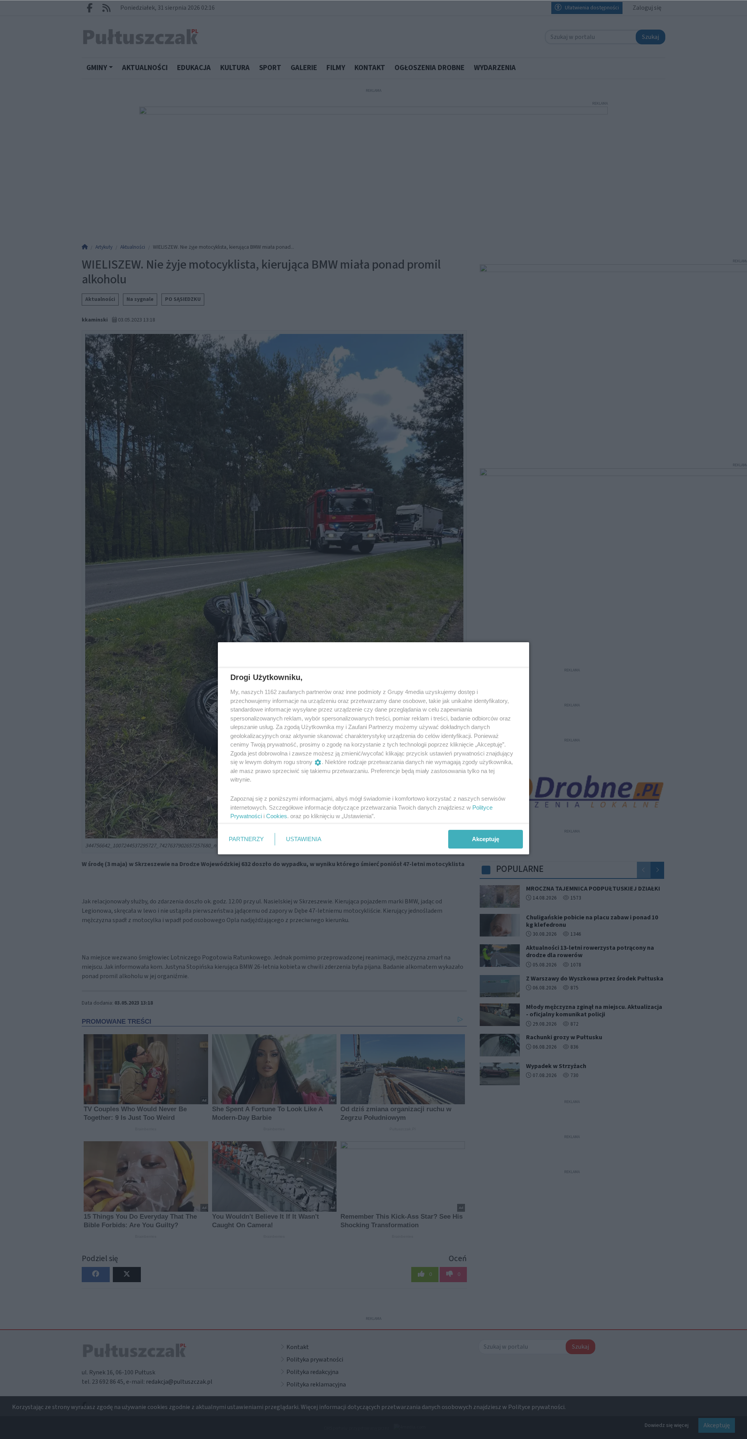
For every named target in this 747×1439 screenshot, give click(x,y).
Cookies (276, 816)
